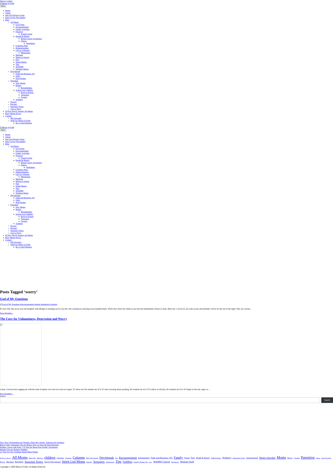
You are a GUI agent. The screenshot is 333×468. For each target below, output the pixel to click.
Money (290, 458)
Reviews (19, 461)
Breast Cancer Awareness (31, 39)
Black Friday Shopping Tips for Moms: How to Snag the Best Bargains (29, 445)
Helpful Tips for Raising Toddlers (14, 449)
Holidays (226, 457)
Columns (79, 457)
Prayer (2, 462)
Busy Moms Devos (13, 114)
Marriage (19, 55)
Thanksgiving (110, 462)
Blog (7, 20)
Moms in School (22, 57)
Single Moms (21, 62)
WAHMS (19, 67)
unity (150, 462)
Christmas (60, 458)
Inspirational (252, 458)
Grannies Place (22, 46)
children (49, 457)
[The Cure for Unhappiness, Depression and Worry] (21, 385)
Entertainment (143, 458)
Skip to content (6, 1)
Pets (17, 60)
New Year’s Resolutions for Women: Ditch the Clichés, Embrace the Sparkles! (32, 442)
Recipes (13, 104)
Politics (318, 458)
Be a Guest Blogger (24, 123)
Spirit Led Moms (73, 461)
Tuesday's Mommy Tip (140, 462)
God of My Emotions (14, 299)
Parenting (14, 81)
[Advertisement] (166, 268)
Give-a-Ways (15, 109)
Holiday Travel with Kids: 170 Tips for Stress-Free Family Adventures (29, 447)
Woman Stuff (187, 461)
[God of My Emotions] (28, 304)
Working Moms (22, 69)
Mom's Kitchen (267, 457)
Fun (193, 457)
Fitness (24, 41)
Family (178, 457)
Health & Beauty (23, 36)
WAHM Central (161, 461)
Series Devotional (52, 462)
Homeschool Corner (239, 458)
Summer (89, 462)
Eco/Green (20, 25)
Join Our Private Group (14, 15)
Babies (18, 85)
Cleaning (68, 458)
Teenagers (25, 95)
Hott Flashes (21, 78)
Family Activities (23, 29)
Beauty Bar (32, 458)
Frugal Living (26, 34)
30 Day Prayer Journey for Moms (19, 111)
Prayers (13, 102)
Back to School (27, 92)
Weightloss (30, 43)
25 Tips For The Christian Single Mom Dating (19, 452)
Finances (19, 32)
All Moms (14, 22)
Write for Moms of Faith (20, 121)
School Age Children (24, 90)
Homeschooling (22, 48)
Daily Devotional (92, 458)
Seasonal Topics (17, 107)
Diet (116, 458)
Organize (297, 458)
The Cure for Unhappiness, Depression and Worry (33, 318)
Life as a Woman (23, 50)
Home (7, 10)
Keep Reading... (6, 313)
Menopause (25, 53)
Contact (8, 116)
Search (3, 396)
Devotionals (15, 71)
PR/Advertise (15, 118)
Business (40, 458)
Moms (281, 457)
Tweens (24, 97)
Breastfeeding (26, 88)
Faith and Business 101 (25, 74)
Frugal (187, 458)
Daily (18, 76)
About (7, 13)
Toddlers (19, 99)
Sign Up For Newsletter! (15, 18)
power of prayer (326, 458)
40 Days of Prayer (5, 458)
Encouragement (22, 27)
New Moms (20, 83)
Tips (17, 64)
